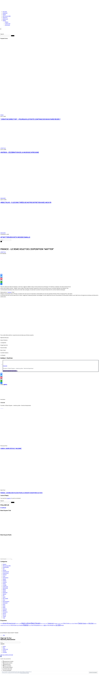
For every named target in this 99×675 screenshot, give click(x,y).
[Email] (49, 280)
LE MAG (4, 585)
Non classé (5, 598)
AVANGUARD (6, 567)
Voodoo (9, 292)
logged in (9, 498)
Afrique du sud (11, 623)
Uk (56, 625)
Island (4, 583)
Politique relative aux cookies (24, 672)
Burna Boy (43, 623)
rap (45, 625)
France (80, 623)
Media (4, 589)
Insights (5, 582)
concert (58, 623)
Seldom (4, 610)
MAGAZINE (3, 198)
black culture (26, 623)
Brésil (41, 623)
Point (41, 625)
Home (4, 646)
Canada (55, 623)
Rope (4, 607)
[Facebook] (49, 275)
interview (95, 623)
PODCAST (5, 603)
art (20, 623)
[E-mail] (17, 371)
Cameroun (51, 623)
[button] (0, 656)
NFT (4, 595)
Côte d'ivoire (66, 623)
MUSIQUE (5, 13)
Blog (4, 647)
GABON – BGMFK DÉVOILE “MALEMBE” (11, 448)
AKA (19, 623)
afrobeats (17, 623)
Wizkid (62, 625)
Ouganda (29, 625)
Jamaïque (2, 625)
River (4, 604)
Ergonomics (6, 573)
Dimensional (6, 571)
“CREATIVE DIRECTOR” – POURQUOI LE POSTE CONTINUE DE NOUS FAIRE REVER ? (30, 119)
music (18, 625)
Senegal (51, 625)
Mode (15, 625)
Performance (6, 601)
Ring (48, 625)
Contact (5, 652)
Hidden (4, 580)
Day (4, 568)
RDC (46, 625)
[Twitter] (49, 277)
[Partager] (49, 284)
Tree (4, 617)
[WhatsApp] (49, 282)
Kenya (12, 625)
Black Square (35, 623)
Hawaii (4, 579)
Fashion (5, 574)
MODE (4, 14)
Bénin (46, 623)
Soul (54, 625)
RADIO (6, 22)
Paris (32, 625)
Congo (62, 623)
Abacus (4, 564)
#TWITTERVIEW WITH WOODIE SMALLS (15, 237)
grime (87, 623)
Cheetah (5, 366)
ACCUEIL (5, 11)
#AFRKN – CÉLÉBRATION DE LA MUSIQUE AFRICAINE (19, 152)
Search (2, 34)
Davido (71, 623)
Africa (1, 623)
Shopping (5, 612)
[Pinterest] (49, 278)
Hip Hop (91, 623)
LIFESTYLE (7, 23)
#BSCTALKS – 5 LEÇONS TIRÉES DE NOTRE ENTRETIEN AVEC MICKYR (25, 202)
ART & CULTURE (7, 16)
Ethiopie (73, 623)
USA (59, 625)
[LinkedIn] (6, 384)
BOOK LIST (5, 19)
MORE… (4, 20)
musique (21, 625)
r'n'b (43, 625)
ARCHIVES (7, 25)
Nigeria (25, 625)
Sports (4, 613)
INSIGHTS (5, 17)
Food (4, 576)
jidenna (5, 625)
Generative (5, 577)
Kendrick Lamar (8, 625)
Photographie (37, 625)
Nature (4, 594)
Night (4, 597)
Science (5, 609)
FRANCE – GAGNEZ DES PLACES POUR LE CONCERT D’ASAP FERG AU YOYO (21, 493)
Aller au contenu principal (6, 654)
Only (4, 600)
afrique (4, 623)
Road (4, 606)
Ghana (84, 623)
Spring (4, 615)
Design (4, 570)
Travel (4, 616)
